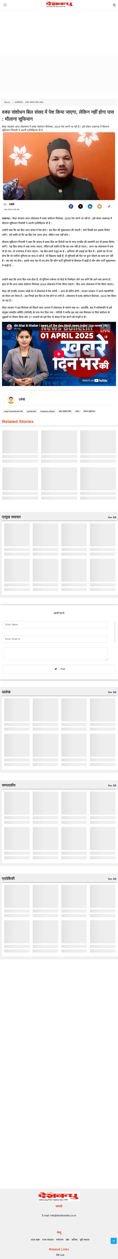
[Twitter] (80, 206)
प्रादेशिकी (8, 878)
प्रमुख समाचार (11, 517)
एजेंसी (11, 204)
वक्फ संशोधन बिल (65, 411)
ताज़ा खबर (35, 1239)
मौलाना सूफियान (89, 411)
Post (62, 669)
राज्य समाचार (48, 1239)
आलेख (6, 692)
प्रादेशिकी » (19, 102)
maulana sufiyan (47, 411)
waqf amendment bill (13, 411)
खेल (67, 1239)
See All (112, 517)
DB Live (60, 1254)
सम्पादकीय (8, 785)
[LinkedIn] (90, 206)
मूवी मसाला (84, 1239)
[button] (5, 7)
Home (7, 102)
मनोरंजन (59, 1239)
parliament (31, 411)
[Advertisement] (59, 30)
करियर (75, 1239)
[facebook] (71, 206)
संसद (77, 411)
